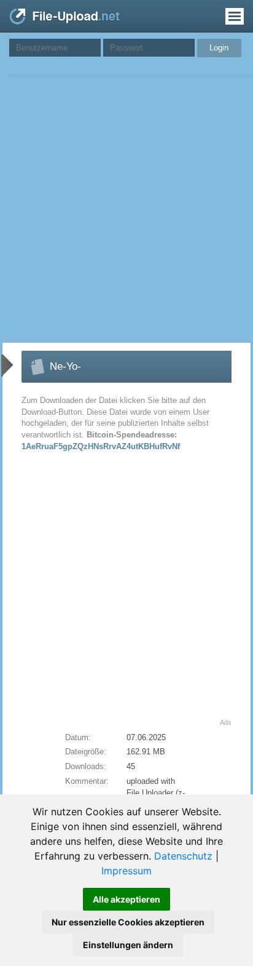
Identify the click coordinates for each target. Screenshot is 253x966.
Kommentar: (87, 781)
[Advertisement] (126, 210)
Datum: (78, 737)
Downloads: (85, 766)
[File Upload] (64, 22)
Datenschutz (183, 856)
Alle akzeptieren (126, 899)
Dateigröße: (85, 751)
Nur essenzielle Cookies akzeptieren (128, 922)
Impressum (126, 870)
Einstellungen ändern (128, 945)
